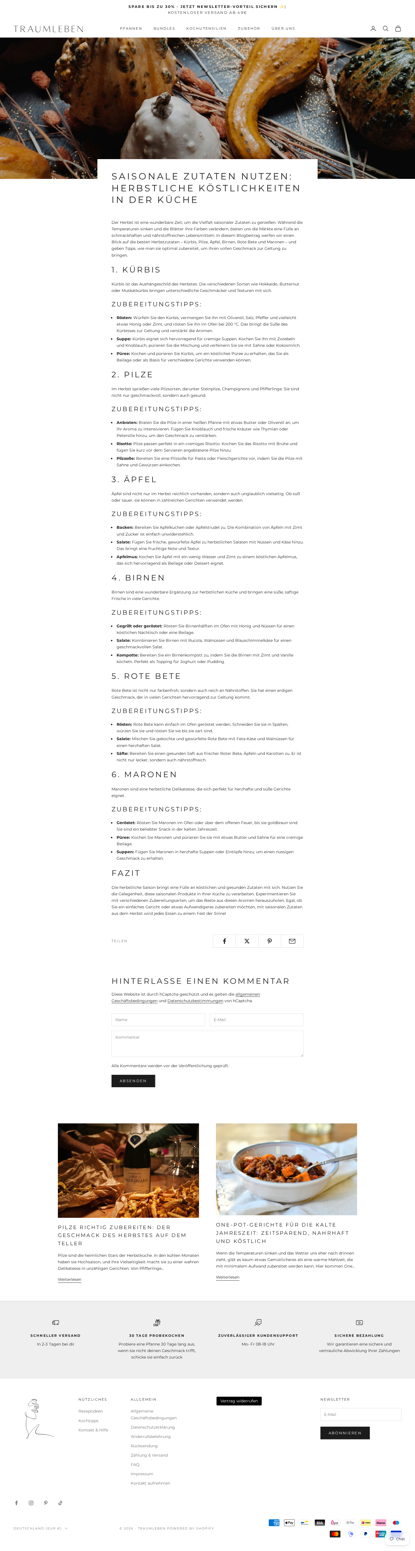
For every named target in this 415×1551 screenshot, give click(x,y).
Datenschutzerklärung (153, 1427)
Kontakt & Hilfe (93, 1430)
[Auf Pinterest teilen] (270, 941)
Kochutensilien (206, 28)
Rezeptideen (90, 1411)
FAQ (135, 1464)
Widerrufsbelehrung (151, 1436)
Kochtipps (88, 1420)
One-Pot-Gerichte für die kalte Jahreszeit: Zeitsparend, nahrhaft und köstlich (282, 1233)
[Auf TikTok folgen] (60, 1503)
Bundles (164, 28)
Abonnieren (345, 1433)
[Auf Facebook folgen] (16, 1503)
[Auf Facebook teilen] (224, 941)
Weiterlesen (69, 1279)
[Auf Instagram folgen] (31, 1503)
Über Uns (283, 28)
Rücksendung (144, 1445)
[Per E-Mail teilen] (292, 941)
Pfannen (131, 28)
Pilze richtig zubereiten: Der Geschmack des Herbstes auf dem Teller (122, 1235)
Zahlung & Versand (149, 1455)
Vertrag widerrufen (239, 1400)
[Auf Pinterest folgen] (46, 1503)
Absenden (133, 1080)
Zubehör (249, 28)
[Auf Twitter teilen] (247, 941)
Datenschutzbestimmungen (195, 1000)
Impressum (142, 1473)
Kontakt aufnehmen (150, 1483)
